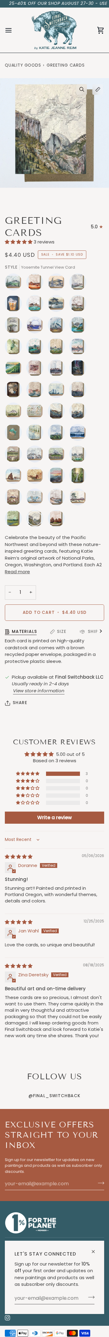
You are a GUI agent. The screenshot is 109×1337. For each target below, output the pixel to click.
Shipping (98, 631)
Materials (24, 631)
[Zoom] (81, 89)
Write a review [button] (54, 817)
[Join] (89, 1297)
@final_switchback (54, 1096)
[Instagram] (7, 1318)
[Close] (96, 1249)
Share (20, 703)
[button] (19, 242)
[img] (18, 856)
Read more (17, 571)
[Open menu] (14, 30)
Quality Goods (23, 65)
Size (61, 631)
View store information (38, 690)
